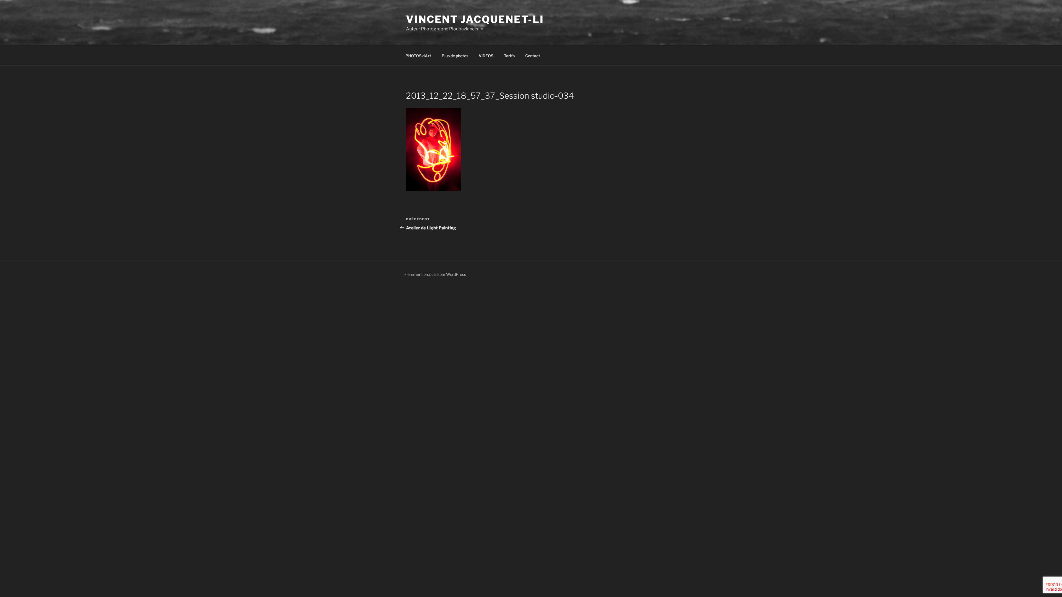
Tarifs (509, 55)
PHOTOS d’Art (418, 55)
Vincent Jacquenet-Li (475, 19)
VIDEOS (486, 55)
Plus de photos (455, 55)
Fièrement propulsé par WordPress (435, 274)
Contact (532, 55)
